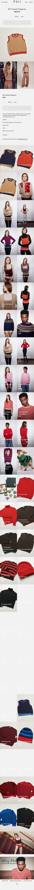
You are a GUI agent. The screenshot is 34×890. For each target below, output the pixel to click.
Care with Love (27, 880)
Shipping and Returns (15, 880)
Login (26, 2)
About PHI (5, 880)
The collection (4, 2)
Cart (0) (31, 2)
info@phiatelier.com (23, 139)
